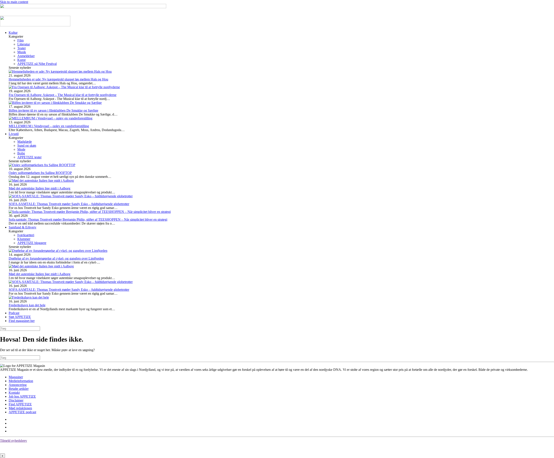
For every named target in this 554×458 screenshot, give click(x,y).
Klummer (23, 239)
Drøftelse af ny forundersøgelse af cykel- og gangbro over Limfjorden (56, 258)
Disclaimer (16, 400)
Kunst (21, 60)
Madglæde (24, 141)
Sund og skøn (26, 145)
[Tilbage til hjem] (35, 25)
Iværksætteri (25, 235)
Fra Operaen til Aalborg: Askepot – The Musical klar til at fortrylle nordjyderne (62, 95)
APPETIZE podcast (22, 412)
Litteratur (23, 44)
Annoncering (18, 385)
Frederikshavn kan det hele (27, 305)
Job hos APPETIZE (22, 396)
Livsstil (14, 134)
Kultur (13, 32)
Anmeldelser (26, 56)
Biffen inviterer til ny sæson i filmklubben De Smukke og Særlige (53, 110)
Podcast (14, 313)
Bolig (21, 153)
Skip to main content (14, 2)
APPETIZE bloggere (31, 243)
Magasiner (16, 377)
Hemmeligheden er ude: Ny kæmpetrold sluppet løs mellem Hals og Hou (58, 79)
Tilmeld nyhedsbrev (13, 440)
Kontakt (14, 392)
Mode (21, 149)
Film (20, 40)
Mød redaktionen (20, 408)
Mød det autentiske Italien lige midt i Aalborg (39, 188)
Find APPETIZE (20, 404)
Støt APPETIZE (20, 317)
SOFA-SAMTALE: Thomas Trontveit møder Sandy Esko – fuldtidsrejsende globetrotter (69, 204)
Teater (21, 48)
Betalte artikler (19, 389)
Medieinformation (21, 381)
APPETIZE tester (29, 157)
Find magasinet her (22, 321)
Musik (21, 52)
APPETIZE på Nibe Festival (37, 64)
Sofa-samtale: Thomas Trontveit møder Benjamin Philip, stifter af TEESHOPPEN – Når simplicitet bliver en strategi (88, 219)
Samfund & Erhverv (22, 227)
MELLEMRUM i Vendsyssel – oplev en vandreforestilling (49, 126)
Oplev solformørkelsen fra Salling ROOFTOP (40, 173)
